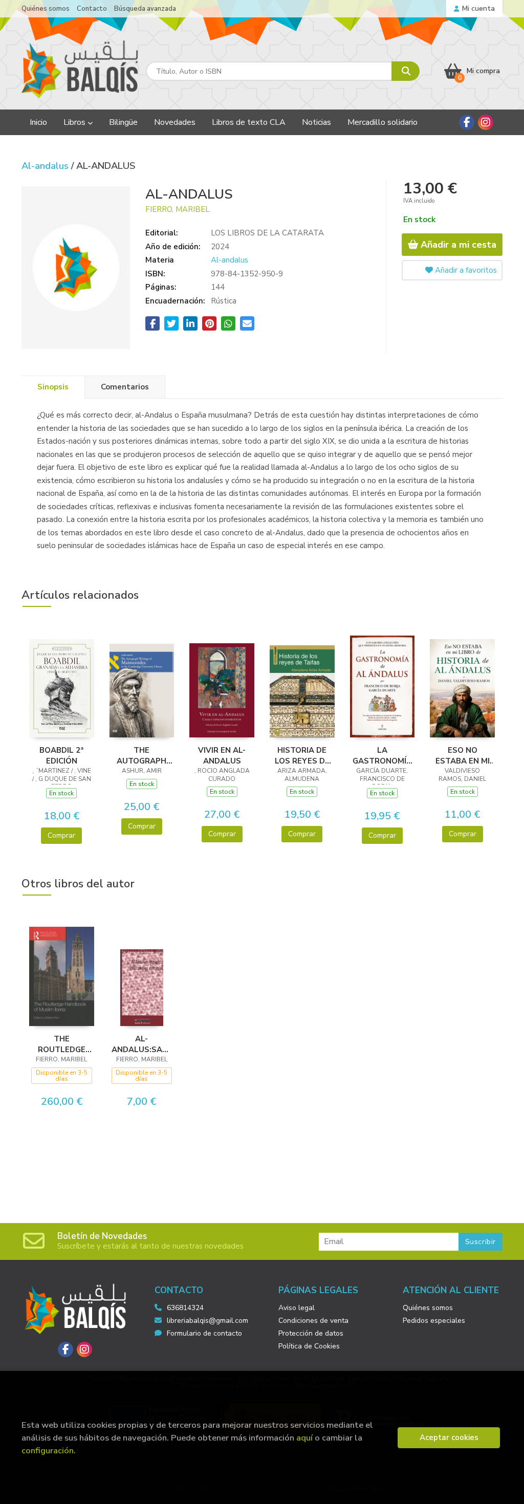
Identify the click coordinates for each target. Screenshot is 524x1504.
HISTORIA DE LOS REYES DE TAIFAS (302, 755)
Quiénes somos (45, 8)
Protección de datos (310, 1333)
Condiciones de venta (313, 1320)
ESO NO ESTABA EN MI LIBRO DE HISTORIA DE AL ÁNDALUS (462, 755)
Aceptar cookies (449, 1437)
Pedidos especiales (434, 1320)
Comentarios (125, 387)
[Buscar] (405, 71)
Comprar (61, 835)
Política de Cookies (309, 1346)
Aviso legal (296, 1308)
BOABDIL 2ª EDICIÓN (61, 755)
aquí (304, 1438)
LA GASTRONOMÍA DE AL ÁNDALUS (382, 755)
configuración (47, 1450)
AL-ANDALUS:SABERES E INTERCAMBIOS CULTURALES (142, 1044)
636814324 (185, 1308)
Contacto (92, 8)
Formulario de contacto (204, 1333)
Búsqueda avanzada (145, 8)
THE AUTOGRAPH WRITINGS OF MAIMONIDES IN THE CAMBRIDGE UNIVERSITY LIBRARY (141, 755)
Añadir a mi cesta (457, 244)
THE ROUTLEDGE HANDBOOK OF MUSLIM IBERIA (62, 1044)
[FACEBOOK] (466, 122)
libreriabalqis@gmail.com (207, 1320)
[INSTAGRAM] (485, 122)
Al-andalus (46, 166)
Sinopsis (53, 387)
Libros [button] (75, 122)
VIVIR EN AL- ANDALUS (222, 755)
